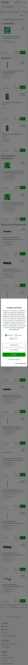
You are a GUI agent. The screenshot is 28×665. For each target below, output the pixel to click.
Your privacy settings (14, 359)
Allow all (14, 354)
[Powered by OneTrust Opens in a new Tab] (20, 364)
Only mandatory (14, 350)
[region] (14, 332)
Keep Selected (14, 345)
